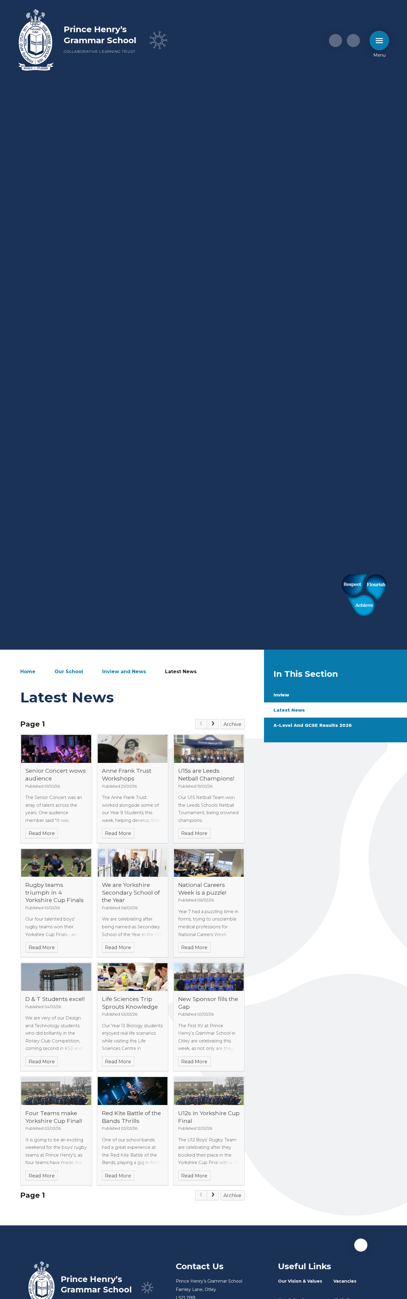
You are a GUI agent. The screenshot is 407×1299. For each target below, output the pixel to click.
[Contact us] (335, 40)
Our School (69, 671)
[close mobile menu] (379, 40)
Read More (42, 833)
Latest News (181, 671)
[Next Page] (213, 724)
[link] (201, 724)
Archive (232, 724)
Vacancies (344, 1281)
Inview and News (124, 671)
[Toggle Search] (353, 40)
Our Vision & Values (300, 1281)
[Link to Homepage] (36, 40)
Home (27, 671)
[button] (360, 1245)
